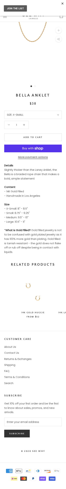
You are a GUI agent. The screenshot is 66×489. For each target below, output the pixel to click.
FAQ (6, 371)
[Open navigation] (5, 16)
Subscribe (17, 433)
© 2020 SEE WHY (33, 451)
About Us (10, 347)
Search (8, 383)
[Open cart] (61, 16)
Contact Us (11, 353)
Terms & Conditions (17, 377)
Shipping (9, 365)
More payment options (33, 157)
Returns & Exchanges (18, 359)
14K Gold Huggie (33, 312)
